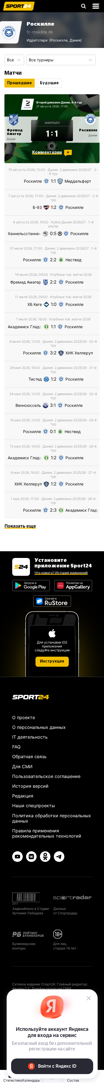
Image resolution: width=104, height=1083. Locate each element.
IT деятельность (30, 737)
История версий (30, 786)
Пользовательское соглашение (46, 776)
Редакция (22, 796)
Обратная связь (29, 756)
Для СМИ (22, 766)
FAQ (16, 747)
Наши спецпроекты (33, 805)
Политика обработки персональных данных (51, 818)
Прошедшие (19, 83)
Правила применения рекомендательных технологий (46, 833)
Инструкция (52, 661)
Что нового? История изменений (61, 572)
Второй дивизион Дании (53, 102)
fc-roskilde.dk (40, 32)
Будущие (49, 83)
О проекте (23, 717)
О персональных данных (39, 727)
